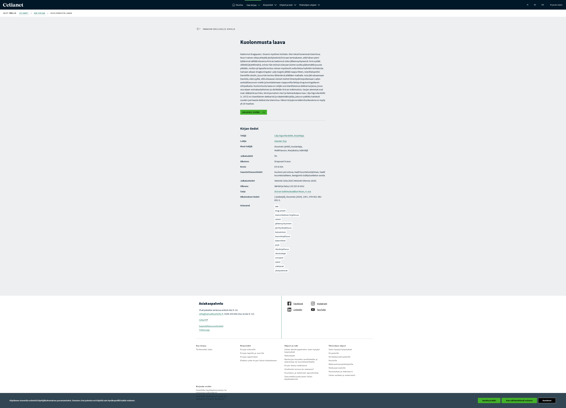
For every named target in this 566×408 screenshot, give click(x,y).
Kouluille (333, 360)
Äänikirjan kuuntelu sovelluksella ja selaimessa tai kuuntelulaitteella (300, 360)
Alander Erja (280, 141)
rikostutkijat (280, 253)
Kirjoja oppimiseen (249, 357)
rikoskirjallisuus (282, 249)
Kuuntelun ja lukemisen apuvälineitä (301, 373)
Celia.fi (202, 319)
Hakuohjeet (289, 355)
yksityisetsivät (281, 270)
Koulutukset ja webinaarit (341, 371)
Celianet (24, 13)
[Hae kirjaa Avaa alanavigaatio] (259, 5)
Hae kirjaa (251, 5)
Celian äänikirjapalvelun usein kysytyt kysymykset (302, 350)
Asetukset (547, 400)
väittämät (279, 266)
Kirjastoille (334, 353)
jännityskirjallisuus (283, 227)
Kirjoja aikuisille (247, 349)
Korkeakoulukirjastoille (339, 357)
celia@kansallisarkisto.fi (211, 313)
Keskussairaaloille (337, 368)
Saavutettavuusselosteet (211, 326)
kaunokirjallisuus (282, 236)
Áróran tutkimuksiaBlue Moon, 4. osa (292, 191)
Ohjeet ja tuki (286, 4)
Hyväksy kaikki (489, 400)
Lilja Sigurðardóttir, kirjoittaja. (289, 135)
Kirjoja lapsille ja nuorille (252, 353)
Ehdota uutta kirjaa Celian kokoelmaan (258, 360)
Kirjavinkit (268, 4)
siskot (277, 262)
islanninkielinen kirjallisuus (287, 215)
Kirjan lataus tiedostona (295, 365)
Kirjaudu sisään (556, 5)
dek (276, 206)
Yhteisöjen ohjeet (307, 4)
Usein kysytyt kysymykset (340, 349)
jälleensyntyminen (283, 223)
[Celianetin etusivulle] (13, 5)
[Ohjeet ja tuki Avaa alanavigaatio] (295, 4)
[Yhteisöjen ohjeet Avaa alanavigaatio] (319, 4)
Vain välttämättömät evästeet (519, 400)
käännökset (280, 240)
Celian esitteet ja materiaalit (342, 375)
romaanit (279, 257)
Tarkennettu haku (204, 349)
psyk (277, 245)
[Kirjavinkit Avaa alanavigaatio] (276, 4)
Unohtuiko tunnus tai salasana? (299, 369)
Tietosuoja (204, 329)
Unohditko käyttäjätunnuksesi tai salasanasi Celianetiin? (211, 391)
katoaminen (280, 232)
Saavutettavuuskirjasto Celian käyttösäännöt (298, 377)
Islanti (278, 219)
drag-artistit (280, 210)
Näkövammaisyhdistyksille (341, 364)
